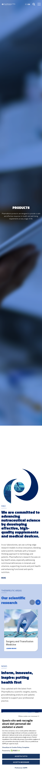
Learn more (11, 648)
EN (29, 4)
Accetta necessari (21, 762)
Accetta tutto (21, 756)
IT (26, 4)
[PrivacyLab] (15, 751)
